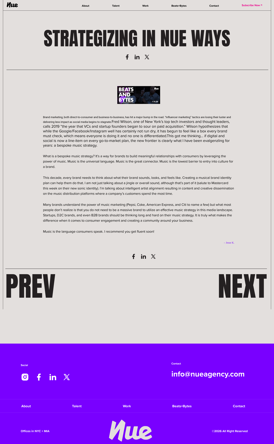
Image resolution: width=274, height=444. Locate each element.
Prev (30, 286)
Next (242, 286)
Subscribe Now (251, 5)
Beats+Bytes (179, 6)
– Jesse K (229, 242)
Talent (116, 6)
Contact (214, 6)
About (85, 6)
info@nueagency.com (208, 374)
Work (145, 6)
